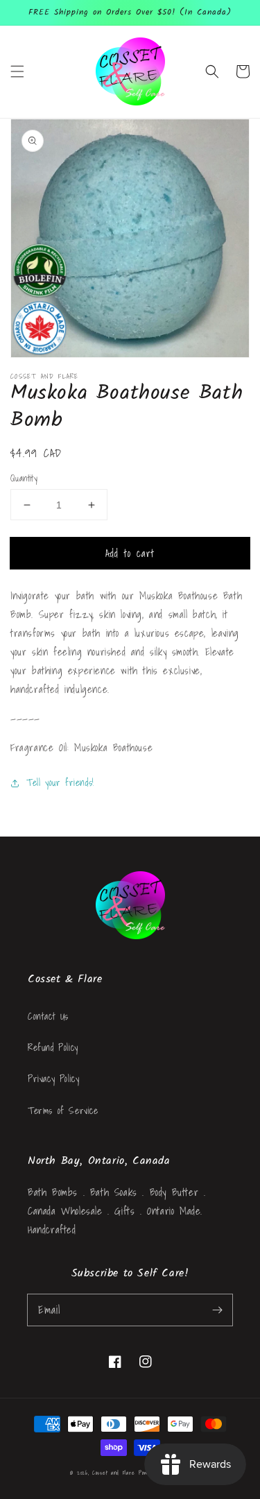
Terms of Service (63, 1110)
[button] (17, 71)
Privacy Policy (53, 1078)
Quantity (23, 479)
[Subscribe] (217, 1309)
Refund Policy (53, 1047)
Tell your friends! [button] (60, 782)
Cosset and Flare (113, 1472)
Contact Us (48, 1016)
